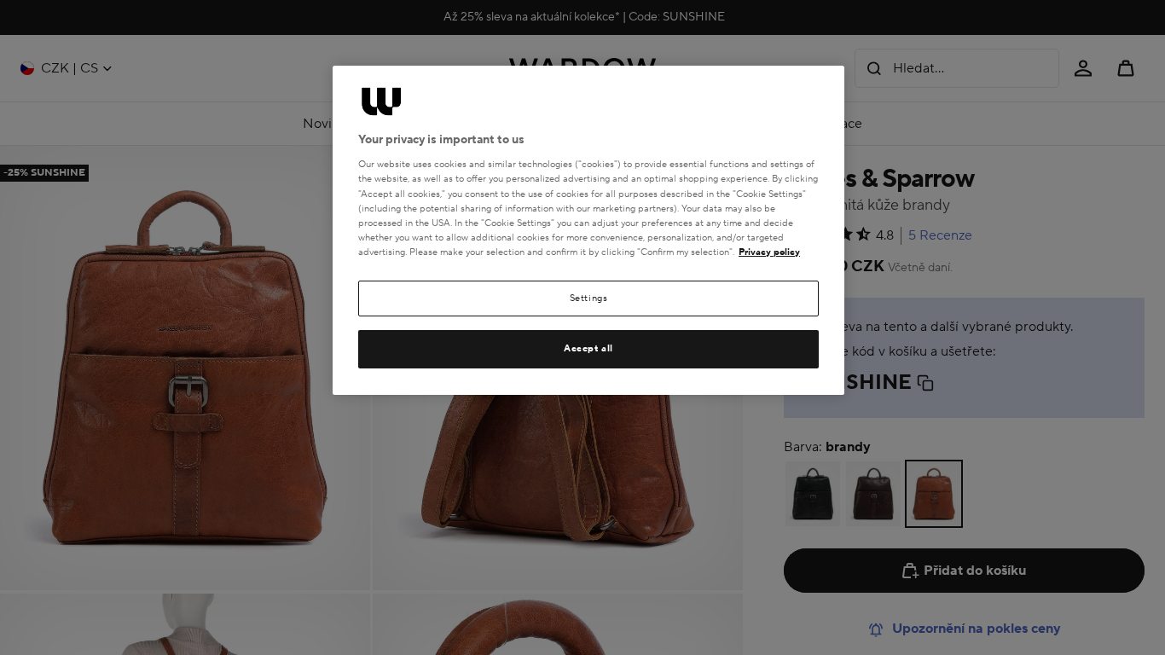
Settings (589, 298)
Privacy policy (769, 252)
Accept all (588, 348)
